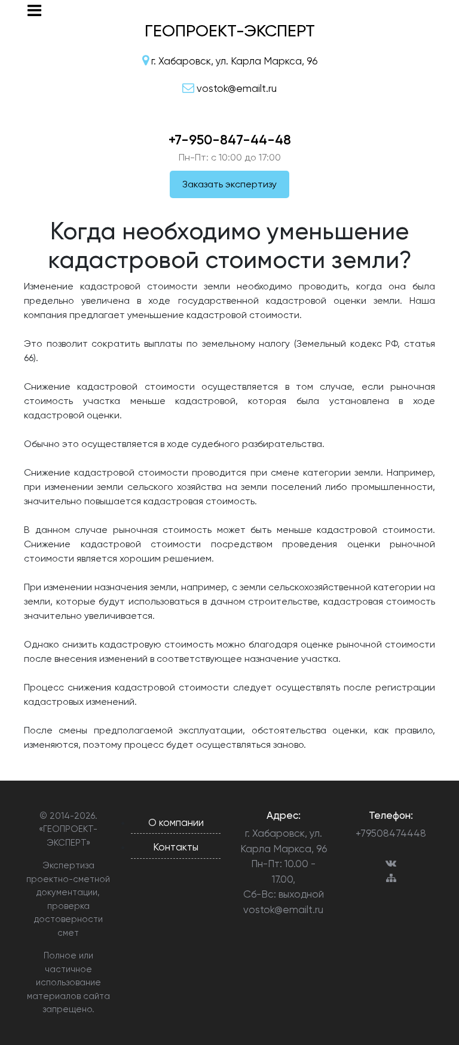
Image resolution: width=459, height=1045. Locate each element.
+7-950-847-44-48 (230, 139)
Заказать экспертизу (229, 184)
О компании (176, 822)
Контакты (175, 847)
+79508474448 (391, 833)
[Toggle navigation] (34, 10)
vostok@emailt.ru (283, 909)
